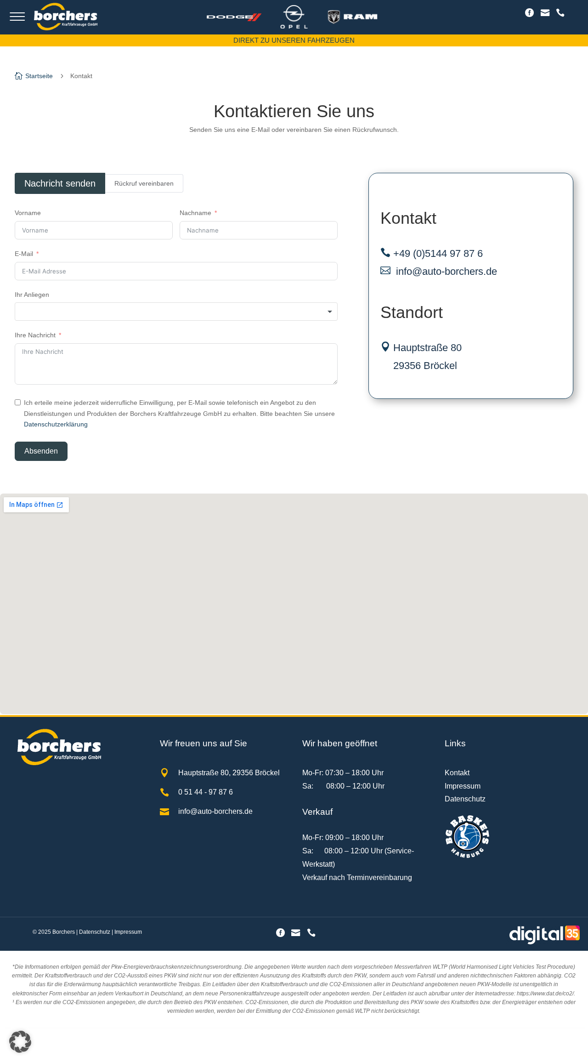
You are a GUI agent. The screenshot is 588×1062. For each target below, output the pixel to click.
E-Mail (24, 253)
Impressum (463, 786)
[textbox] (176, 311)
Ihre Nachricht (35, 335)
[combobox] (176, 311)
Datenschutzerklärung (56, 424)
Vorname (28, 212)
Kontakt (457, 773)
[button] (20, 1042)
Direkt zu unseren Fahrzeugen (294, 40)
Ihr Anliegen (32, 294)
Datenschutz (465, 799)
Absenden (41, 451)
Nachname (195, 212)
